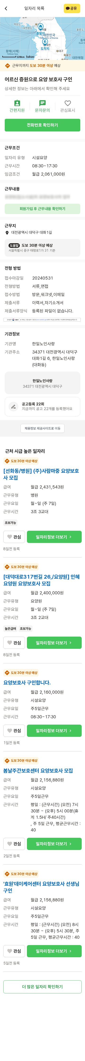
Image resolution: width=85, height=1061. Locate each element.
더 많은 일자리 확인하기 (42, 986)
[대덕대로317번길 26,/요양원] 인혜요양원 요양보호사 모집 (41, 580)
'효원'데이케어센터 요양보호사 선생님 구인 (41, 887)
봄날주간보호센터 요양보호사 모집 (38, 771)
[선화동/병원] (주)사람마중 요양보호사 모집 (41, 474)
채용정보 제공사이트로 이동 (42, 428)
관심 (17, 536)
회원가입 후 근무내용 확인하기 (42, 209)
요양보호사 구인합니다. (27, 683)
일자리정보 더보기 (51, 536)
